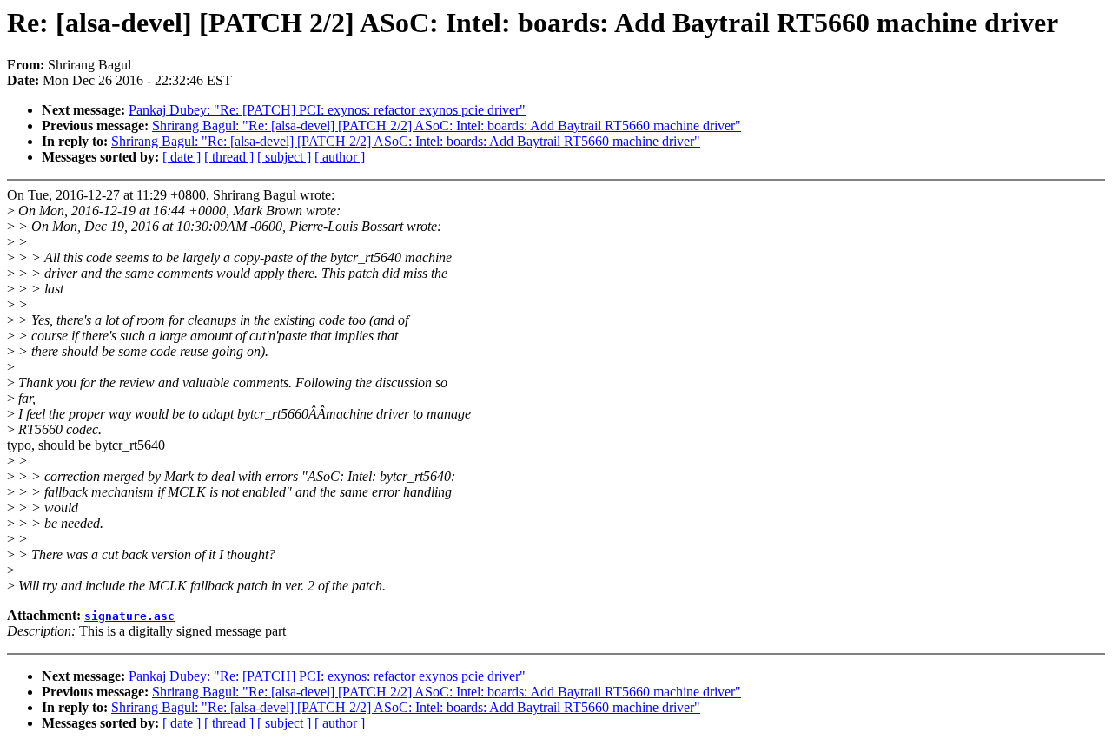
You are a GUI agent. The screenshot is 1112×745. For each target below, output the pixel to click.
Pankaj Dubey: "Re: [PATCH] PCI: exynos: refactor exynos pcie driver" (327, 109)
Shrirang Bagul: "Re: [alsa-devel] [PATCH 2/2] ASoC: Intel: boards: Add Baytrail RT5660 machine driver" (446, 125)
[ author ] (339, 156)
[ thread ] (229, 156)
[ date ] (181, 156)
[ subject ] (284, 156)
